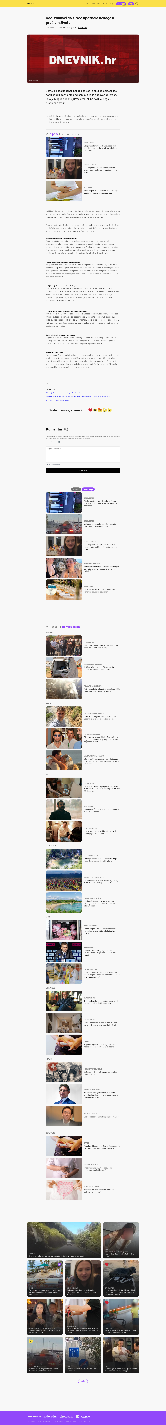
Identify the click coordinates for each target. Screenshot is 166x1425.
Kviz (98, 4)
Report (105, 4)
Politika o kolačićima (84, 1421)
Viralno (87, 4)
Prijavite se (83, 470)
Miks (93, 4)
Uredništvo (31, 1421)
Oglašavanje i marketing (44, 1421)
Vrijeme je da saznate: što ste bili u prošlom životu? (63, 393)
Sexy (111, 4)
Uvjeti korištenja (58, 1421)
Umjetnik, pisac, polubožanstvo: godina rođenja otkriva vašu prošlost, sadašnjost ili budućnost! (78, 396)
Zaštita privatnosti (70, 1421)
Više (83, 1381)
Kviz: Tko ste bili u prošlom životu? (57, 400)
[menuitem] (137, 4)
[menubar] (137, 4)
